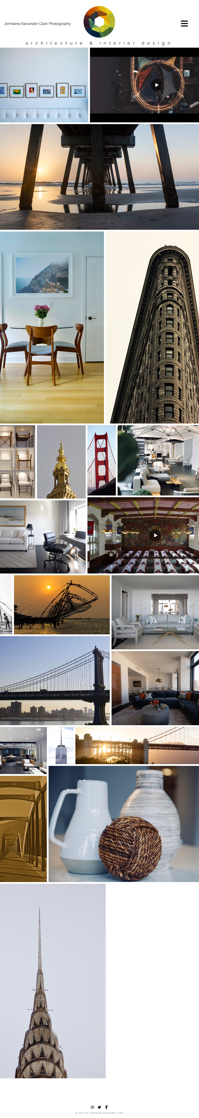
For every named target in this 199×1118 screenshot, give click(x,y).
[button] (184, 23)
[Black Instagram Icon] (92, 1107)
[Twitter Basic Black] (99, 1107)
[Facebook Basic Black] (106, 1107)
